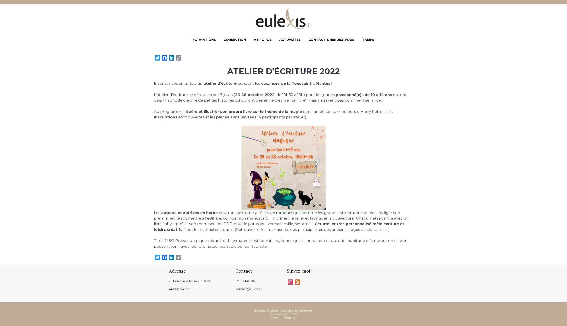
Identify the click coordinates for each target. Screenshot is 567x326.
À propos (263, 40)
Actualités (290, 40)
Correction (235, 40)
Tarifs (368, 40)
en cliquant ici (374, 229)
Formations (204, 40)
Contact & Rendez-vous (331, 40)
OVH (295, 314)
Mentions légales (283, 317)
